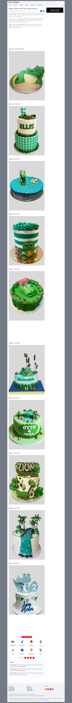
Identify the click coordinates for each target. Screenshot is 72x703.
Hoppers (31, 645)
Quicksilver (22, 645)
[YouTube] (48, 689)
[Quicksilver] (22, 643)
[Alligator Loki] (13, 643)
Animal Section (22, 674)
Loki (13, 653)
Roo (40, 653)
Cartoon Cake (29, 689)
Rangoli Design (12, 689)
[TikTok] (50, 689)
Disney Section (22, 666)
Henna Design (11, 687)
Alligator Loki (12, 645)
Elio (40, 645)
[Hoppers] (31, 643)
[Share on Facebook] (43, 11)
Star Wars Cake (30, 690)
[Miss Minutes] (31, 652)
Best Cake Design (14, 2)
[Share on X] (41, 11)
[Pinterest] (53, 689)
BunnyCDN (41, 695)
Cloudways (33, 695)
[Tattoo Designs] (54, 12)
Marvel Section (22, 670)
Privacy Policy (11, 690)
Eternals (22, 653)
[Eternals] (22, 652)
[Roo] (40, 652)
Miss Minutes (31, 653)
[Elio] (40, 643)
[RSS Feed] (46, 689)
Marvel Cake (29, 687)
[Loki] (13, 652)
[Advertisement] (27, 38)
